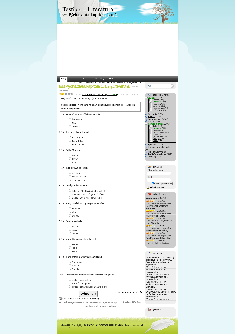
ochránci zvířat (78, 180)
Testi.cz (77, 82)
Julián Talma (78, 141)
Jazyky (86, 82)
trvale (156, 184)
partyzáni (76, 173)
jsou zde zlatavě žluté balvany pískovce (90, 287)
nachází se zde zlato (81, 280)
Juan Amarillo (78, 144)
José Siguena (78, 137)
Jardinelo (76, 209)
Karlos (75, 244)
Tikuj (74, 123)
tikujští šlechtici (79, 177)
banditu (75, 266)
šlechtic (75, 233)
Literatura (110, 82)
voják (74, 162)
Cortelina (76, 127)
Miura (74, 212)
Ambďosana (77, 262)
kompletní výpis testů (68, 327)
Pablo (74, 248)
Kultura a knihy (97, 82)
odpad (66, 325)
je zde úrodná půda (81, 283)
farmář (75, 159)
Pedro (74, 251)
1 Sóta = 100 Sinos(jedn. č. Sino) (87, 198)
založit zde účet (157, 187)
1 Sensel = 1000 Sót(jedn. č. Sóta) (88, 194)
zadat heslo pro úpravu (129, 292)
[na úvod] (117, 12)
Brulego (75, 216)
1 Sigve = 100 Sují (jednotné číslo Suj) (89, 191)
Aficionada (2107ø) (100, 95)
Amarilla (75, 269)
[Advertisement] (117, 50)
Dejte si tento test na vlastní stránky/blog (80, 298)
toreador (76, 155)
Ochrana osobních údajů (111, 325)
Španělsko (77, 120)
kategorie (156, 95)
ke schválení (80, 325)
